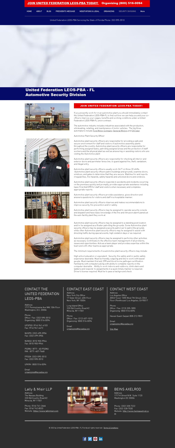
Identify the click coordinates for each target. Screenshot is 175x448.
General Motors (120, 131)
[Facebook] (84, 439)
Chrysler (136, 131)
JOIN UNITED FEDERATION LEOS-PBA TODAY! (63, 3)
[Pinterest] (95, 439)
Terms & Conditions (111, 428)
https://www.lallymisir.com (45, 411)
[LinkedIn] (101, 439)
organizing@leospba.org (36, 372)
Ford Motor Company (102, 131)
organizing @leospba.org (121, 324)
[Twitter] (90, 439)
